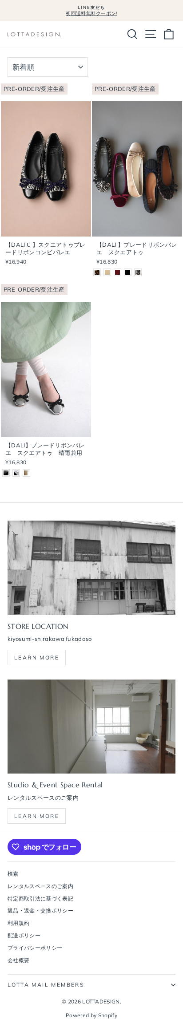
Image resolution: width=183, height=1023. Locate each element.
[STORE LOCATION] (91, 568)
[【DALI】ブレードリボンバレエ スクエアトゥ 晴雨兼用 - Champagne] (26, 473)
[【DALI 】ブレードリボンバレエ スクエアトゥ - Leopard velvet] (97, 272)
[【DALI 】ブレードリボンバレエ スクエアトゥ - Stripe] (127, 272)
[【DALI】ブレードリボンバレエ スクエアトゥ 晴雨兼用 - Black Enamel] (6, 473)
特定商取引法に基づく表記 (40, 898)
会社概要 (18, 960)
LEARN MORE (36, 816)
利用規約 (18, 923)
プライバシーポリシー (35, 947)
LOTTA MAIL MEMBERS (46, 984)
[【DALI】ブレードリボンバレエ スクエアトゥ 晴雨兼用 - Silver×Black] (16, 473)
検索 (13, 873)
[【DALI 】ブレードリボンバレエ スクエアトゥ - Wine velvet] (117, 272)
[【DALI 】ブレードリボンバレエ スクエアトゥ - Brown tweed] (138, 272)
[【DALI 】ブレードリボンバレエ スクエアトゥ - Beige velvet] (107, 272)
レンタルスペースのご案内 (40, 886)
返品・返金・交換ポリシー (40, 910)
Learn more (36, 657)
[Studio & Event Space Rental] (91, 726)
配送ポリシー (24, 935)
